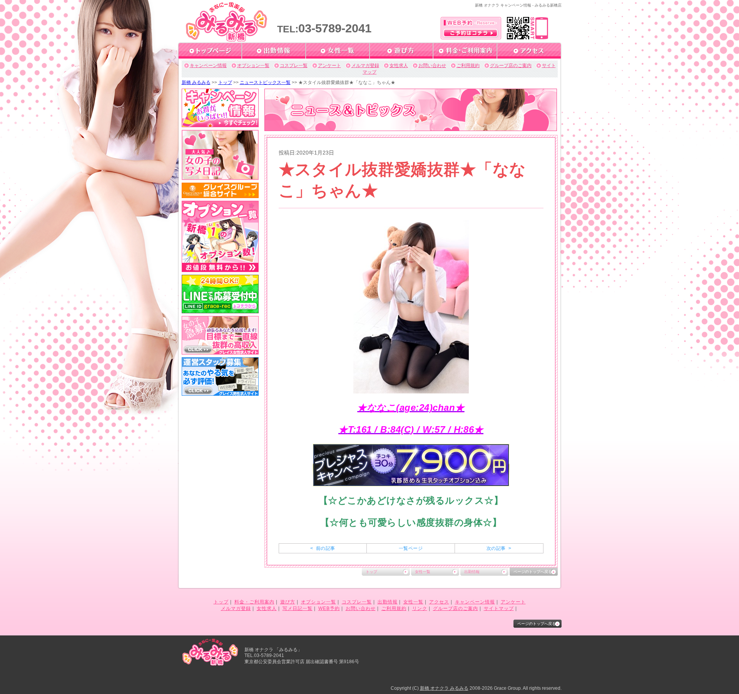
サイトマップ (499, 608)
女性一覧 (422, 572)
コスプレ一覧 (294, 65)
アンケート (329, 65)
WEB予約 (329, 608)
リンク (419, 608)
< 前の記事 (322, 548)
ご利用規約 (468, 65)
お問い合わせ (432, 65)
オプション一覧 (253, 65)
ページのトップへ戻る (532, 572)
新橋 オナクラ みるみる (444, 688)
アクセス (439, 602)
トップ (225, 82)
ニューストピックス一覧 (265, 82)
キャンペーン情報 (208, 65)
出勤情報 (472, 572)
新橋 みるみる (196, 82)
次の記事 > (499, 548)
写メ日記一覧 (298, 608)
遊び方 (287, 602)
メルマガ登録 (365, 65)
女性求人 (399, 65)
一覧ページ (411, 548)
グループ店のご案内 (511, 65)
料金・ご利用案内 (254, 602)
